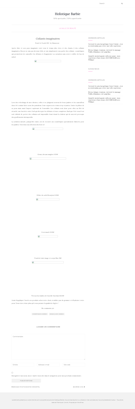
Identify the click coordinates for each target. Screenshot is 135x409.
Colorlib (66, 402)
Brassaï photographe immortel (26, 387)
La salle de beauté (67, 28)
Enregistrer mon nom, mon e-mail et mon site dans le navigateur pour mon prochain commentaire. (46, 376)
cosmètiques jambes (39, 314)
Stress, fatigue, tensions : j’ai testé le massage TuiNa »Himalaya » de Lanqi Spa (104, 51)
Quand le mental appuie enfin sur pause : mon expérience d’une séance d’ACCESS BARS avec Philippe (104, 58)
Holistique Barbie (67, 13)
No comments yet (48, 308)
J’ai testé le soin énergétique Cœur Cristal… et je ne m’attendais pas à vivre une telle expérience (105, 45)
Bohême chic (78, 387)
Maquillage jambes (57, 314)
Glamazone (55, 43)
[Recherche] (122, 3)
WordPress (80, 402)
